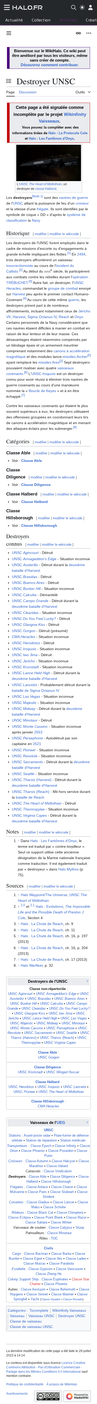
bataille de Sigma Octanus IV (35, 690)
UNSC (40, 184)
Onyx (78, 317)
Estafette (18, 1269)
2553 (38, 732)
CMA (23, 637)
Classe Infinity (65, 1146)
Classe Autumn (37, 1161)
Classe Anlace (37, 1187)
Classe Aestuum (33, 1289)
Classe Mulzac (35, 1263)
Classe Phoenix (33, 1151)
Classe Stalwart (62, 1192)
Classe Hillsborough (39, 525)
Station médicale (72, 1140)
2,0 (23, 905)
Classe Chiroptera (70, 1212)
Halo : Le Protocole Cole (67, 133)
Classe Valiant (57, 1166)
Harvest (18, 294)
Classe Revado (73, 1299)
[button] (8, 33)
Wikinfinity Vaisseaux (69, 1310)
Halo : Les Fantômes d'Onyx (51, 138)
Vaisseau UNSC (41, 1316)
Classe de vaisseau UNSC (31, 1327)
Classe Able (31, 461)
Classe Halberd (34, 502)
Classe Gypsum (40, 1269)
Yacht (35, 1299)
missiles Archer (75, 357)
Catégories (17, 1310)
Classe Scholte (54, 1207)
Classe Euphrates (55, 1279)
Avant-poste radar (37, 1135)
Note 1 (37, 196)
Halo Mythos (68, 869)
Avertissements (17, 1393)
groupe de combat (63, 288)
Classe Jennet (37, 1294)
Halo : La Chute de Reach (42, 924)
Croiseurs (15, 1161)
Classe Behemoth (62, 1289)
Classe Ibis (54, 1258)
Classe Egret (32, 1258)
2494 (81, 254)
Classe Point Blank (48, 1217)
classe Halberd (45, 189)
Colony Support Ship (23, 1279)
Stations (15, 1135)
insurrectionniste (19, 266)
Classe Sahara (36, 1222)
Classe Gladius (38, 1202)
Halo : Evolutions (49, 906)
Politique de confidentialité (24, 1384)
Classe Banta (61, 1254)
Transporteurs (17, 1146)
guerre (73, 300)
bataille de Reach (30, 797)
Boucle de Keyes (42, 391)
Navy (36, 220)
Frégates (16, 1187)
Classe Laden (76, 1258)
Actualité (14, 20)
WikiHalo (68, 20)
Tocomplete (38, 1310)
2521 (37, 744)
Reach (64, 317)
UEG (61, 1122)
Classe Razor (76, 1217)
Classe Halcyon (63, 1161)
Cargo (16, 1254)
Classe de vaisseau (26, 1321)
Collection (41, 20)
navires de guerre (73, 198)
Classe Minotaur (59, 1233)
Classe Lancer (63, 1202)
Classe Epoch (41, 1146)
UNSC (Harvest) (31, 780)
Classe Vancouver (69, 1269)
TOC (54, 1238)
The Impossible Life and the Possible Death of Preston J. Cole (54, 912)
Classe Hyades (51, 1299)
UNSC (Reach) (30, 792)
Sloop (80, 1227)
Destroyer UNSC (71, 1316)
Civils (48, 1248)
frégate (42, 209)
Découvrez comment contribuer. (50, 65)
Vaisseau (17, 1316)
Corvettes (16, 1202)
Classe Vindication (58, 1171)
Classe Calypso (60, 1227)
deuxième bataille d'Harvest (34, 606)
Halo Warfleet (32, 965)
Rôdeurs (18, 1212)
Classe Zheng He (49, 1274)
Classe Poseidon (60, 1151)
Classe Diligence (36, 485)
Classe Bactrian (36, 1254)
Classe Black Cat (40, 1212)
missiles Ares (48, 362)
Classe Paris (37, 1192)
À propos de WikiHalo (62, 1384)
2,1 (32, 905)
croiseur (82, 203)
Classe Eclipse (19, 1217)
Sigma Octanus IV (42, 317)
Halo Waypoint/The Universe (44, 895)
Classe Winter (61, 1222)
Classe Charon (62, 1187)
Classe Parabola (61, 1263)
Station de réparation (41, 1140)
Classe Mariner (62, 1294)
